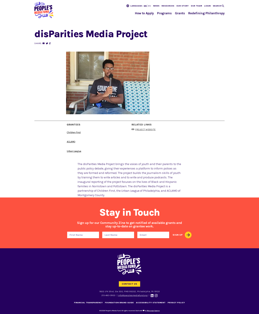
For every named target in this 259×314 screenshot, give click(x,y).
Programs (164, 13)
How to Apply (144, 13)
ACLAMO (71, 141)
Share (37, 43)
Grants (180, 13)
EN (145, 6)
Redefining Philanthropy (206, 13)
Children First (74, 132)
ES (149, 6)
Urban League (74, 151)
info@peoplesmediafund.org (133, 295)
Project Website (145, 129)
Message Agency (153, 311)
